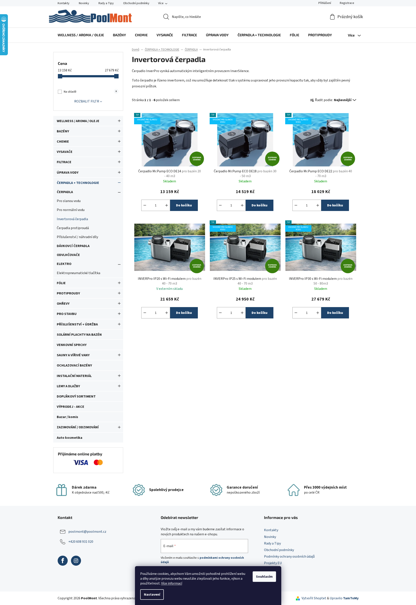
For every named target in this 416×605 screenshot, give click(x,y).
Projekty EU (273, 563)
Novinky (84, 3)
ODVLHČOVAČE (68, 254)
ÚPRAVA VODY (67, 172)
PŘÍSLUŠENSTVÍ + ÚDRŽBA (77, 324)
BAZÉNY (63, 131)
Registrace (347, 3)
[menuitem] (80, 35)
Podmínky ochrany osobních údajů (289, 556)
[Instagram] (76, 561)
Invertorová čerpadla (72, 219)
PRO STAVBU (67, 313)
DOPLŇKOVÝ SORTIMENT (76, 396)
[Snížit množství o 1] (145, 205)
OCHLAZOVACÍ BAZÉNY (74, 365)
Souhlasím (264, 576)
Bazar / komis (67, 417)
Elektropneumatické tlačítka (78, 273)
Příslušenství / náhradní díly (77, 237)
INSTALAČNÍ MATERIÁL (74, 375)
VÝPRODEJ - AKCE (70, 406)
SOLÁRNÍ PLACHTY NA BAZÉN (79, 334)
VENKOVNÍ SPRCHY (71, 344)
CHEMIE (63, 141)
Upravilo (344, 598)
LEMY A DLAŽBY (68, 386)
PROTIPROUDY (68, 293)
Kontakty (63, 3)
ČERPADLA (65, 192)
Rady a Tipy (106, 3)
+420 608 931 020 (80, 541)
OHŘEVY (63, 303)
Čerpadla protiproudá (73, 228)
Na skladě (90, 92)
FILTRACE (64, 162)
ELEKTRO (64, 263)
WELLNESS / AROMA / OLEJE (78, 121)
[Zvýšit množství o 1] (166, 205)
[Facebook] (63, 561)
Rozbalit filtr (86, 101)
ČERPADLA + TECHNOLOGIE (78, 182)
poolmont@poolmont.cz (87, 531)
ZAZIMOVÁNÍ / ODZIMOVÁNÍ (78, 427)
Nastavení (152, 594)
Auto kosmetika (69, 437)
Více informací (171, 583)
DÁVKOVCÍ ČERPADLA (73, 246)
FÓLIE (61, 283)
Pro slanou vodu (69, 201)
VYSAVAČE (64, 151)
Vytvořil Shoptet (314, 598)
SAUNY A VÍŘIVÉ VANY (73, 355)
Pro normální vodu (71, 209)
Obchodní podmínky (136, 3)
